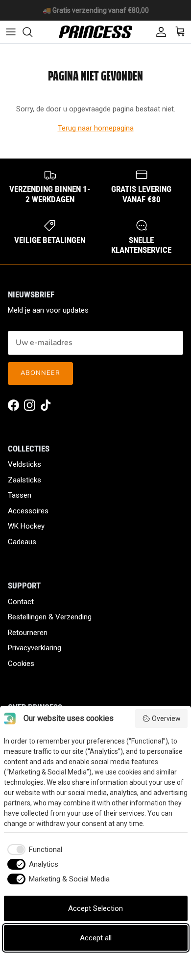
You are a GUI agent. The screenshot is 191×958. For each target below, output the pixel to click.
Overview (166, 718)
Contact (21, 601)
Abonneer (40, 373)
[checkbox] (33, 849)
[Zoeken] (32, 32)
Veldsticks (24, 464)
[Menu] (11, 32)
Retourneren (28, 632)
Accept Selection (95, 908)
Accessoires (28, 510)
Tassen (19, 495)
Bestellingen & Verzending (50, 616)
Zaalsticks (24, 480)
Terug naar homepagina (96, 128)
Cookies (21, 663)
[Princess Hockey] (95, 32)
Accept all (96, 937)
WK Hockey (26, 526)
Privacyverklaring (34, 647)
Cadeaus (22, 541)
